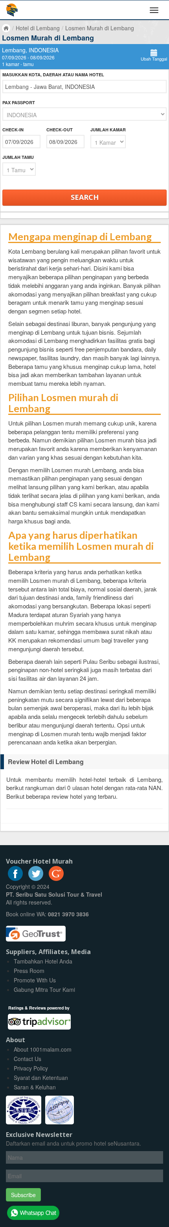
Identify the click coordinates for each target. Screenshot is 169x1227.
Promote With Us (35, 980)
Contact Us (27, 1059)
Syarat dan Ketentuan (41, 1077)
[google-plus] (56, 878)
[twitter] (35, 878)
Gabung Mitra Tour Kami (44, 989)
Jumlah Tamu (18, 157)
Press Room (29, 971)
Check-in (13, 130)
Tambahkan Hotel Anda (43, 961)
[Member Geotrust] (36, 930)
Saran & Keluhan (35, 1087)
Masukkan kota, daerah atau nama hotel (53, 74)
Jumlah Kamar (108, 130)
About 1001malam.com (43, 1049)
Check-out (59, 130)
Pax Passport (18, 102)
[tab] (84, 761)
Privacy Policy (31, 1068)
